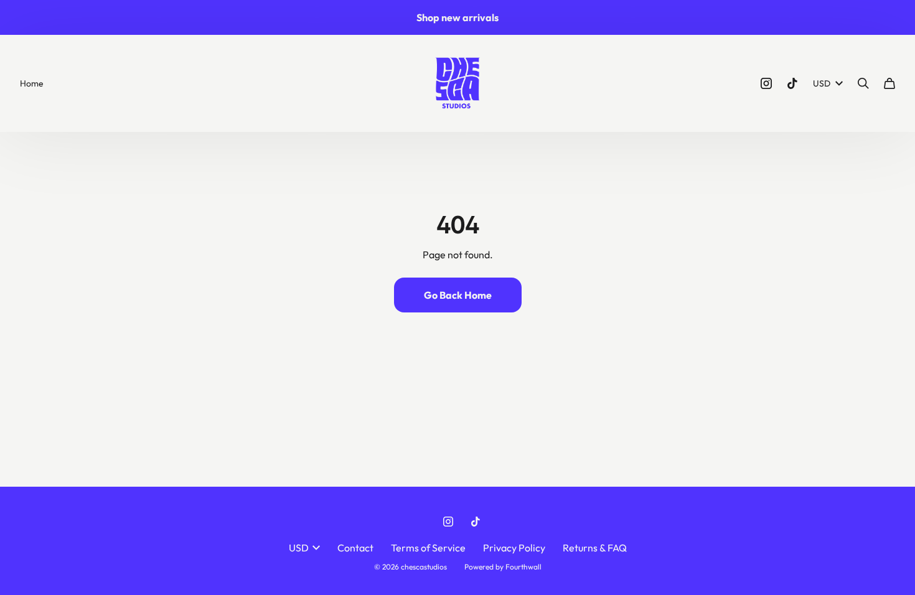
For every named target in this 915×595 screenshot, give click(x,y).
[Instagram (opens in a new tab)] (766, 83)
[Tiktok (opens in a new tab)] (792, 83)
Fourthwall (523, 566)
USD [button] (821, 83)
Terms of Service (428, 547)
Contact (355, 547)
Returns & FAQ (595, 547)
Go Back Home (458, 295)
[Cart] (889, 83)
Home (32, 83)
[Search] (863, 83)
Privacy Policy (514, 547)
